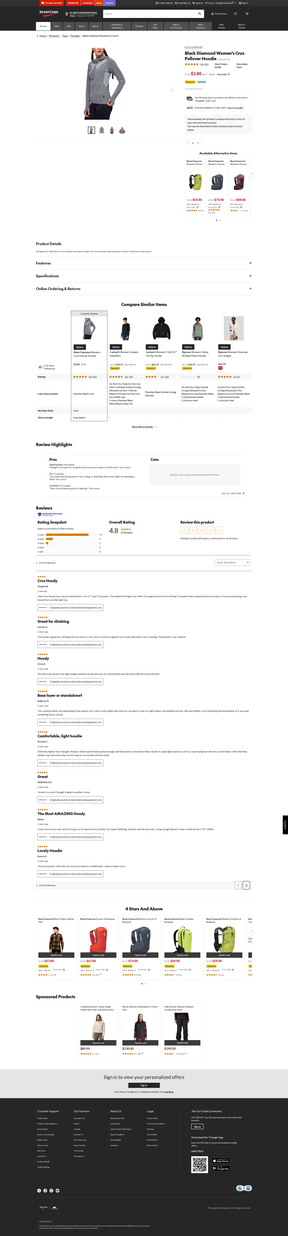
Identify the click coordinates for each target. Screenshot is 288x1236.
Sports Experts (80, 1145)
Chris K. (42, 663)
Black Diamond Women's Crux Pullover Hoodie (214, 55)
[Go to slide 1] (91, 130)
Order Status (220, 13)
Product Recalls (43, 1161)
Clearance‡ (190, 82)
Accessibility (152, 1134)
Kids (69, 26)
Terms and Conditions (156, 1124)
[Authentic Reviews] (50, 514)
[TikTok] (45, 1191)
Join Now (168, 1092)
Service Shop (42, 1129)
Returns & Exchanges (45, 1134)
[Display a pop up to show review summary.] (101, 975)
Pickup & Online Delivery (47, 1124)
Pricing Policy (152, 1140)
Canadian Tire (79, 1118)
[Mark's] (99, 3)
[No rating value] (189, 377)
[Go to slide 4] (122, 130)
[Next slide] (252, 173)
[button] (200, 14)
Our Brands (115, 1124)
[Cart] (246, 14)
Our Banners (79, 1156)
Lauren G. (43, 626)
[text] (195, 210)
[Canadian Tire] (73, 3)
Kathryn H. (43, 700)
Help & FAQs (42, 1140)
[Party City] (110, 3)
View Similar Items (242, 65)
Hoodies (75, 35)
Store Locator (42, 1145)
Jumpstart (114, 1145)
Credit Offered (166, 3)
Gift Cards (41, 1151)
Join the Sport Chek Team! (120, 1129)
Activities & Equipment (116, 26)
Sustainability (115, 1140)
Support (199, 3)
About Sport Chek (117, 1118)
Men (57, 26)
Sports (95, 26)
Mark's (76, 1124)
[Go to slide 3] (112, 130)
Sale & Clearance (200, 26)
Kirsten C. (43, 741)
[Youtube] (57, 1191)
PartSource (78, 1134)
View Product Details (221, 65)
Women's (54, 35)
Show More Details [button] (142, 426)
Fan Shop (155, 26)
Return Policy (152, 1145)
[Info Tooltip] (229, 74)
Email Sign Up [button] (184, 3)
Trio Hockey (78, 1151)
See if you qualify (235, 107)
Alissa (41, 819)
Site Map (150, 1129)
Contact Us (41, 1156)
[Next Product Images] (172, 90)
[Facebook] (39, 1191)
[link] (198, 64)
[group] (125, 368)
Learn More (197, 1150)
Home (43, 35)
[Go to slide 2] (101, 130)
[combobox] (235, 563)
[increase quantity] (198, 143)
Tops (65, 35)
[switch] (42, 367)
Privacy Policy (152, 1118)
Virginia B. (43, 586)
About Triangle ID (117, 1134)
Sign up (197, 1126)
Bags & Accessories (176, 26)
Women (43, 26)
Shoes (82, 26)
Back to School (241, 26)
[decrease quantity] (187, 143)
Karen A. (42, 856)
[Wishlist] (235, 14)
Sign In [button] (245, 3)
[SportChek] (88, 3)
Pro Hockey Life (80, 1140)
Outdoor (139, 26)
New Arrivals (221, 26)
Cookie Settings (43, 1167)
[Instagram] (51, 1191)
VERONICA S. (45, 782)
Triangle (77, 1129)
